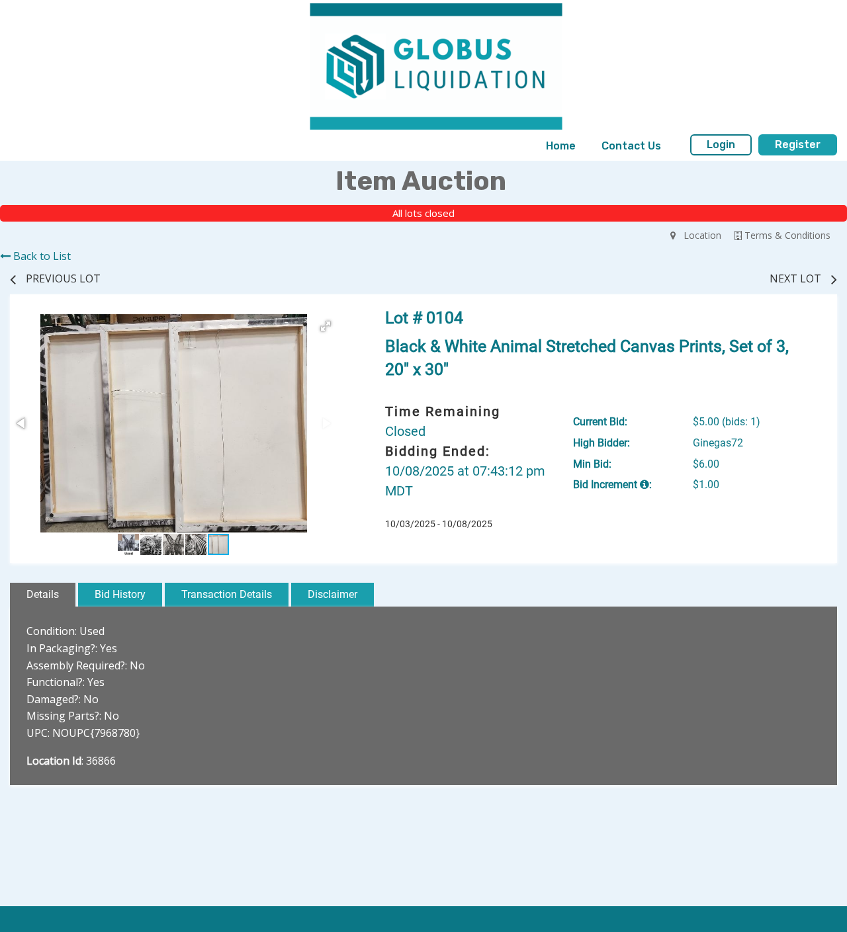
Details (42, 594)
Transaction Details (226, 594)
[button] (325, 326)
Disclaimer (332, 594)
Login (721, 144)
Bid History (120, 594)
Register (798, 144)
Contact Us (631, 146)
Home (561, 146)
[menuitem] (560, 146)
